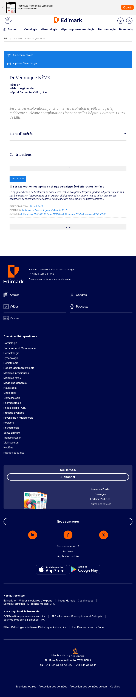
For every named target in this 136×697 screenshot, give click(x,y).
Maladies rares (12, 377)
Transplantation (12, 437)
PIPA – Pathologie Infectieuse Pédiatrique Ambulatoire (35, 627)
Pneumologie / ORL (15, 407)
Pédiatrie (9, 422)
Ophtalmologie (12, 397)
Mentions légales (26, 686)
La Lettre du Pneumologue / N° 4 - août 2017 (44, 210)
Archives (68, 551)
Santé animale (12, 432)
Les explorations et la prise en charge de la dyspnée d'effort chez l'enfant (58, 186)
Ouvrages (100, 494)
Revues (14, 318)
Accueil (12, 29)
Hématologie (49, 29)
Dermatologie (107, 29)
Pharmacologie (12, 402)
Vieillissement (11, 442)
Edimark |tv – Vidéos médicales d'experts (28, 600)
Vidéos (14, 306)
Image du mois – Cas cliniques (75, 600)
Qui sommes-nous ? (68, 546)
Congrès (81, 295)
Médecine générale (15, 382)
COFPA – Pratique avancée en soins (25, 616)
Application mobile (68, 556)
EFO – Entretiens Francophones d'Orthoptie (77, 616)
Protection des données (53, 686)
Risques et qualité (14, 452)
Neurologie (10, 387)
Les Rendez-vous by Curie (88, 627)
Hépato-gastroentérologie (78, 29)
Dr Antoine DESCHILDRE (94, 214)
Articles (14, 295)
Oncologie (30, 29)
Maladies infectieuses (16, 372)
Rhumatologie (11, 427)
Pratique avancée (14, 412)
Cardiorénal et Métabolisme (20, 348)
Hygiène (8, 447)
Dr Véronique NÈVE (71, 214)
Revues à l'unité (100, 489)
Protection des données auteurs (88, 686)
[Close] (3, 7)
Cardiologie (10, 342)
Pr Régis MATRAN (52, 214)
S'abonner (68, 477)
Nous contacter (68, 521)
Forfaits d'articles (100, 499)
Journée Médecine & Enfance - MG (24, 619)
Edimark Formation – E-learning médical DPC (29, 603)
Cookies (115, 686)
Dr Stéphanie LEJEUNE (31, 214)
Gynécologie (11, 357)
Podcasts (82, 306)
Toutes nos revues (100, 503)
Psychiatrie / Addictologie (18, 417)
